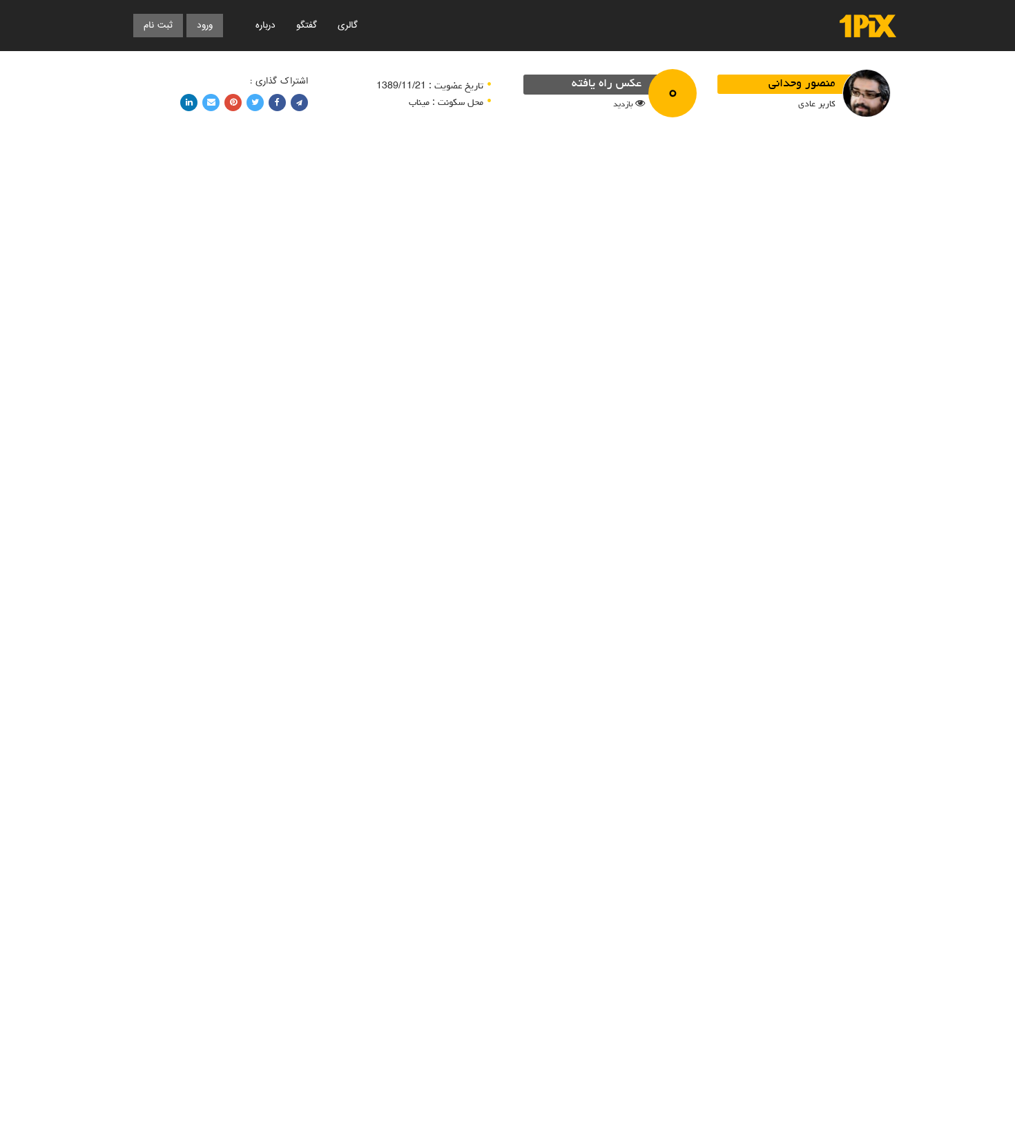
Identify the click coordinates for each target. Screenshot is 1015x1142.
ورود (205, 25)
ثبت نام (158, 25)
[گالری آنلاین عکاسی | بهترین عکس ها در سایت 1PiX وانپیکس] (868, 25)
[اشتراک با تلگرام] (299, 102)
